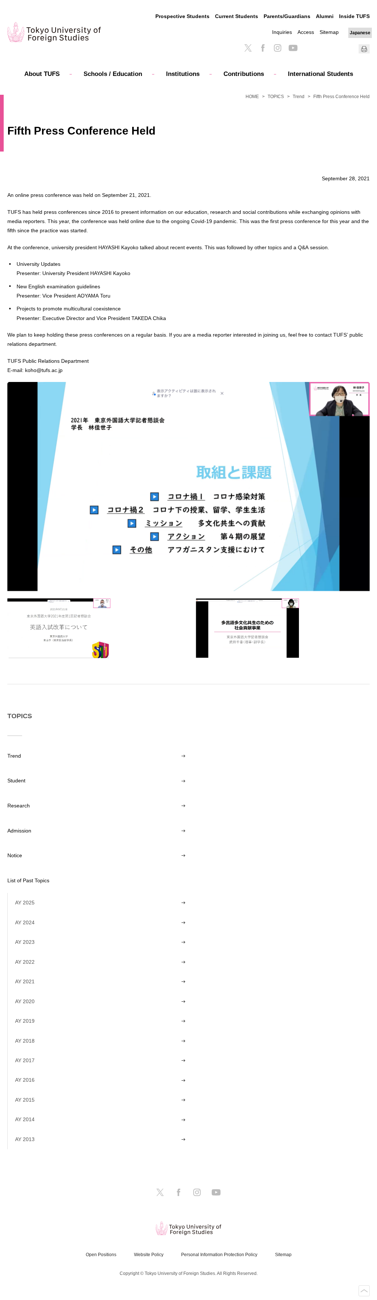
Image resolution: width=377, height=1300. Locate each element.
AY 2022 (25, 962)
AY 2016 (25, 1080)
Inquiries (282, 32)
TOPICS (276, 96)
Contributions (243, 73)
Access (305, 32)
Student (16, 780)
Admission (19, 831)
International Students (320, 73)
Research (18, 806)
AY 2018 (25, 1041)
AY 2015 (25, 1100)
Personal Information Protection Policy (219, 1254)
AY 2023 (25, 942)
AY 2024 (25, 922)
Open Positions (101, 1254)
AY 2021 (25, 981)
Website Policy (148, 1254)
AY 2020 (25, 1001)
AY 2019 (25, 1021)
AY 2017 (25, 1060)
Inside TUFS (354, 16)
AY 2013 (25, 1139)
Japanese (360, 32)
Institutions (183, 73)
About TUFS (42, 73)
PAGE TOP (364, 1290)
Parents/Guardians (287, 16)
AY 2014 (25, 1119)
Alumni (325, 16)
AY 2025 (25, 903)
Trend (298, 96)
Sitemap (329, 32)
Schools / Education (113, 73)
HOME (252, 96)
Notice (14, 855)
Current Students (236, 16)
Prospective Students (182, 16)
